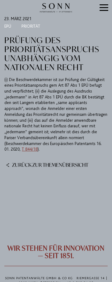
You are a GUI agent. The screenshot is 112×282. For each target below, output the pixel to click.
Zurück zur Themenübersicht (49, 164)
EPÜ (7, 26)
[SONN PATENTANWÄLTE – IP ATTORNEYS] (56, 8)
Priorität (30, 26)
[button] (104, 8)
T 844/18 (30, 149)
